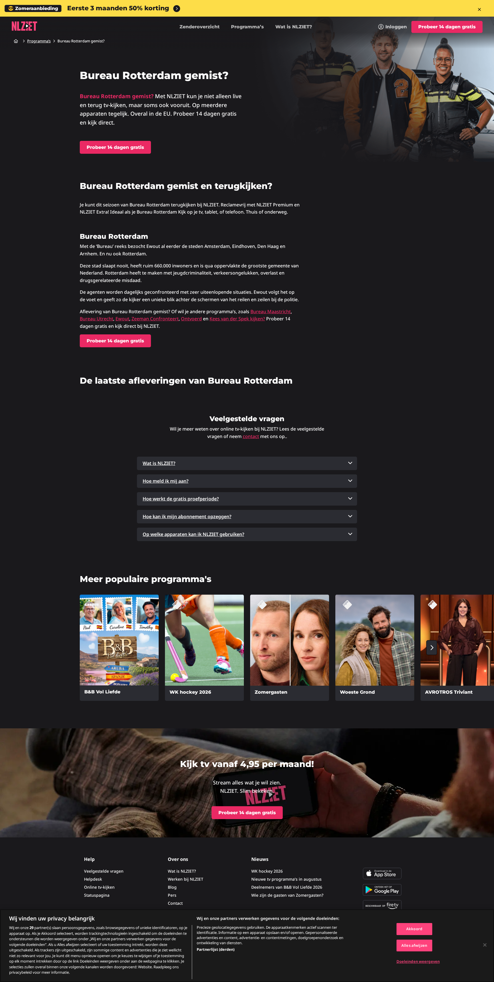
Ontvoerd (191, 318)
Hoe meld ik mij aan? (165, 481)
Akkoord (414, 928)
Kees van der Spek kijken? (237, 318)
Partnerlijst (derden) (215, 949)
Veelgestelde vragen (104, 871)
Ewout (122, 318)
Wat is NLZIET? (293, 26)
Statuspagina (96, 895)
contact (251, 436)
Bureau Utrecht (96, 318)
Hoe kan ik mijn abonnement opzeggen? (187, 516)
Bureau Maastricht (270, 311)
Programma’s (247, 26)
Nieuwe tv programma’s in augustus (286, 879)
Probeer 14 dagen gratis (447, 26)
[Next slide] (431, 647)
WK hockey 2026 (267, 871)
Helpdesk (93, 879)
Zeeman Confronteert (155, 318)
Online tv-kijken (99, 887)
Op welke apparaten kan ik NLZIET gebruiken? (193, 534)
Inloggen (396, 26)
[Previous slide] (62, 647)
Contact (175, 903)
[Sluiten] (485, 945)
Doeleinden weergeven (418, 961)
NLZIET (24, 26)
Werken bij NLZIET (185, 879)
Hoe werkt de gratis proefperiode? (181, 499)
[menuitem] (392, 27)
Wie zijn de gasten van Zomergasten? (287, 895)
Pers (172, 895)
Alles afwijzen (414, 945)
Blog (172, 887)
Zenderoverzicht (200, 26)
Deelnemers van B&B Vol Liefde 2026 (286, 887)
